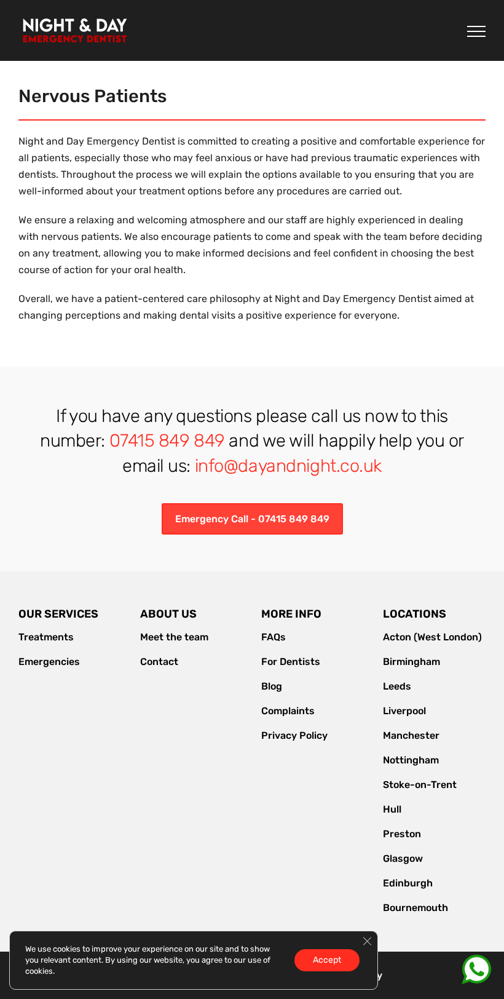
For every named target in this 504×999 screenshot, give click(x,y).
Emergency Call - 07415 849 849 (252, 519)
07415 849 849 (167, 440)
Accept (327, 960)
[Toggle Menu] (476, 31)
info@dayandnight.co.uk (288, 465)
